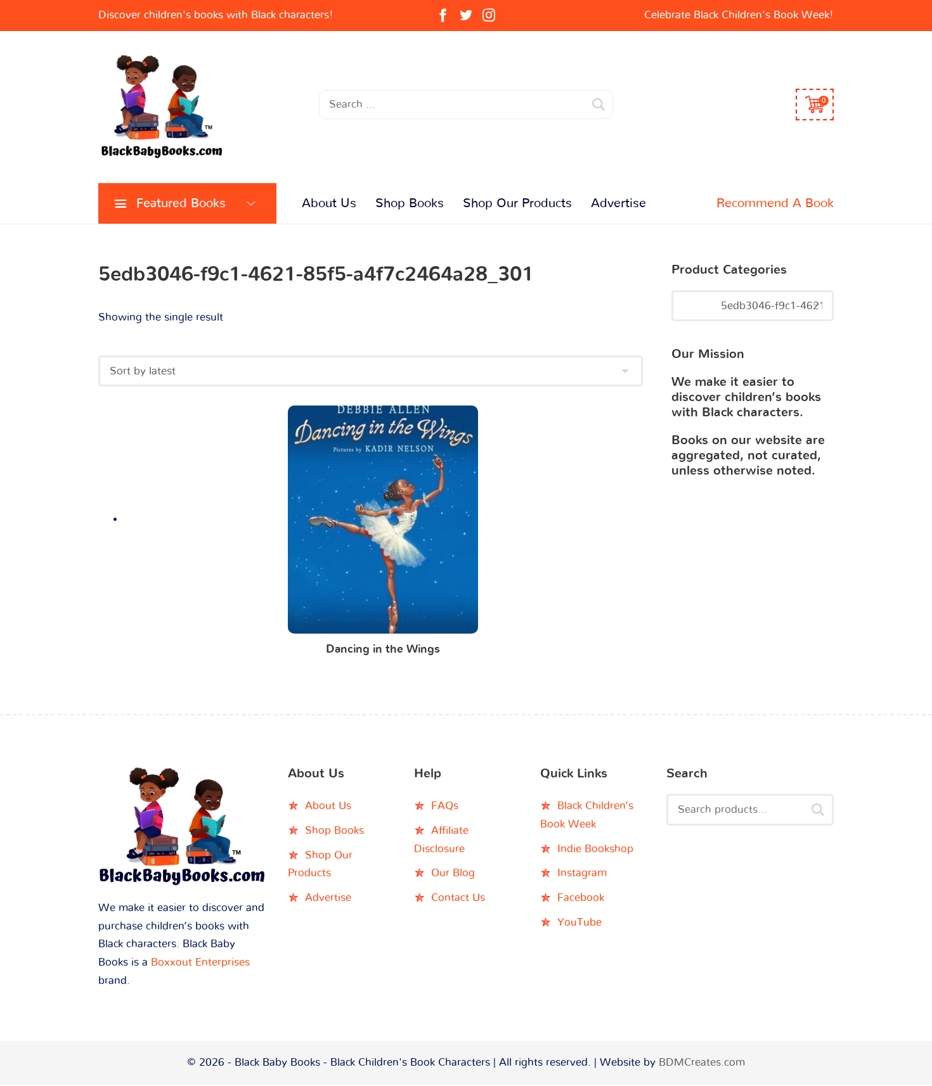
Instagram (582, 872)
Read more (383, 522)
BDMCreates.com (702, 1062)
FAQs (444, 805)
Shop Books (409, 203)
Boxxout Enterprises (200, 962)
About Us (329, 203)
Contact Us (458, 897)
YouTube (579, 922)
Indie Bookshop (595, 848)
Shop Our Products (517, 203)
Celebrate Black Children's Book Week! (739, 15)
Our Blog (453, 872)
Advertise (618, 203)
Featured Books (181, 203)
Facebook (580, 897)
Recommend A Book (775, 203)
